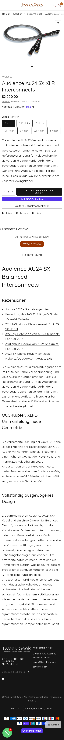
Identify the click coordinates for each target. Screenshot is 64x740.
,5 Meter (8, 123)
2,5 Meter (39, 130)
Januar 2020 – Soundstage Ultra (27, 309)
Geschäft (17, 13)
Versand (6, 101)
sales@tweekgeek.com (45, 662)
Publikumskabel (34, 13)
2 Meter (24, 130)
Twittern (24, 213)
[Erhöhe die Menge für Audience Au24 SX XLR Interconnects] (12, 191)
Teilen (9, 213)
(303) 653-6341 (40, 666)
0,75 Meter (24, 123)
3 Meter (54, 130)
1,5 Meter (9, 130)
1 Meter (40, 123)
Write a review (32, 244)
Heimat (6, 13)
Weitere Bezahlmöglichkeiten (32, 205)
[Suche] (54, 5)
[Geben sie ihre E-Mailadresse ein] (28, 672)
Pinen (38, 213)
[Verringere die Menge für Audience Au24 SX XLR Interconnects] (4, 191)
